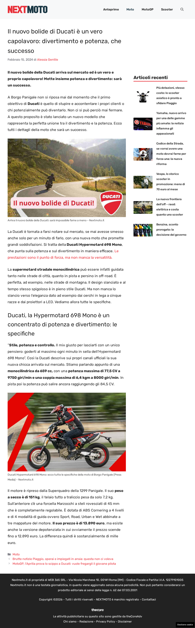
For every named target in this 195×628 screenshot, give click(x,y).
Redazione (86, 621)
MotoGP (147, 9)
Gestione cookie (185, 624)
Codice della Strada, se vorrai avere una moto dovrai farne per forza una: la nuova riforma (171, 154)
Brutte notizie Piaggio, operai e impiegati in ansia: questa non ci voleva (63, 559)
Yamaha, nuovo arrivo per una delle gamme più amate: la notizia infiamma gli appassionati (171, 123)
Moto (130, 9)
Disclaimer (125, 621)
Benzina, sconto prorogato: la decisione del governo (171, 229)
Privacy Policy (105, 621)
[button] (182, 9)
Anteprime (111, 9)
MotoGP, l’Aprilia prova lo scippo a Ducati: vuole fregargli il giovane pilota (64, 563)
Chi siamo (70, 621)
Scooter (167, 9)
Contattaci (149, 599)
